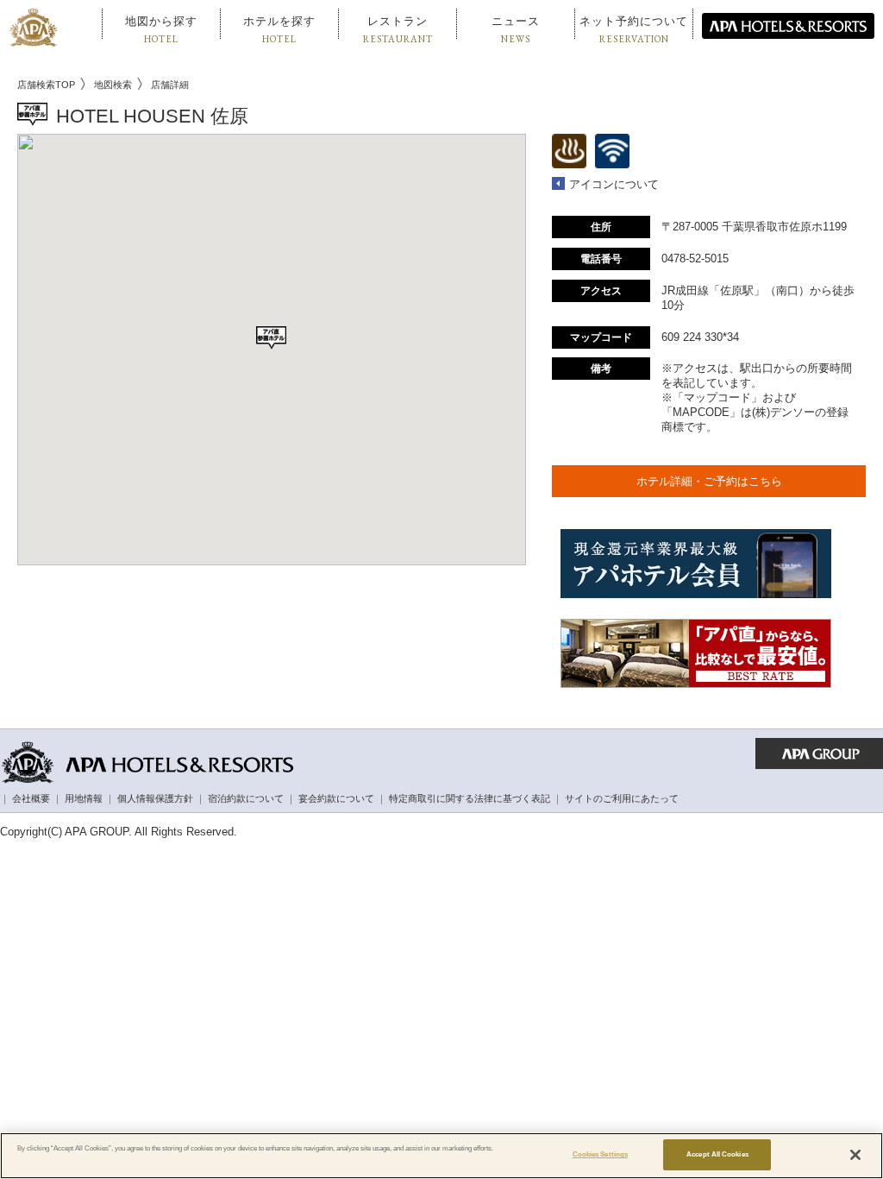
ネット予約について (633, 30)
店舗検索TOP (46, 84)
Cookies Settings (600, 1154)
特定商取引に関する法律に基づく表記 (469, 798)
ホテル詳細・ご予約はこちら (709, 481)
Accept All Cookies (717, 1154)
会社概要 (31, 798)
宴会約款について (336, 798)
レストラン (398, 30)
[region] (441, 1155)
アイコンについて (614, 184)
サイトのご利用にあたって (622, 798)
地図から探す (161, 30)
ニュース (516, 30)
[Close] (855, 1155)
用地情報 (84, 798)
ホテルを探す (279, 30)
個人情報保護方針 (155, 798)
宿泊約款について (246, 798)
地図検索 (113, 84)
